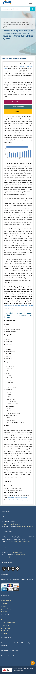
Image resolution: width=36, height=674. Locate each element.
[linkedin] (13, 568)
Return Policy (6, 609)
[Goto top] (33, 663)
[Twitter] (4, 568)
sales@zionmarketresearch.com (17, 497)
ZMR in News (6, 631)
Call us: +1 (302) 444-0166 (12, 524)
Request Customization (18, 106)
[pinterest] (17, 568)
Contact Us (5, 625)
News (9, 20)
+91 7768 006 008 (24, 541)
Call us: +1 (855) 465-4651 (25, 526)
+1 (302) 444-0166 (16, 552)
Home (4, 20)
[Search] (32, 9)
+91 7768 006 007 (13, 541)
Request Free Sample (18, 102)
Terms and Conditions (9, 622)
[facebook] (8, 568)
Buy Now (18, 111)
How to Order (6, 600)
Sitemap (5, 612)
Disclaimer (5, 603)
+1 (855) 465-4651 (19, 554)
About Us (5, 620)
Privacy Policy (6, 628)
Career (4, 633)
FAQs (4, 606)
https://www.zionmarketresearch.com (20, 500)
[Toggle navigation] (30, 2)
